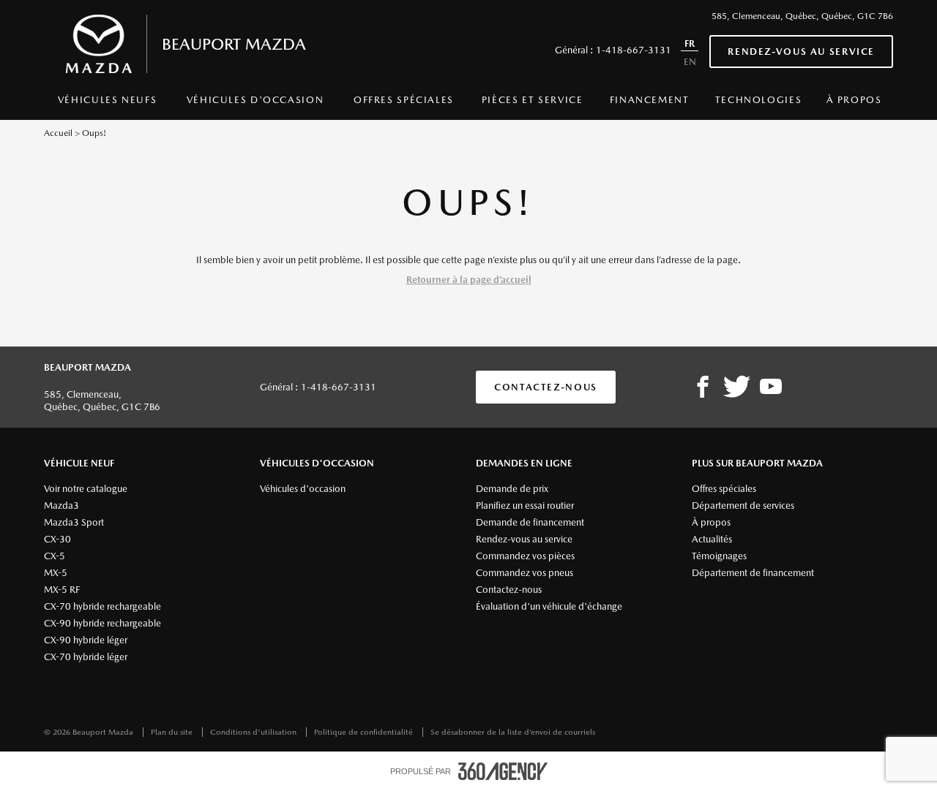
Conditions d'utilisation (254, 732)
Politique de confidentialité (364, 732)
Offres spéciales (404, 100)
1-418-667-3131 (633, 50)
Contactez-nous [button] (545, 387)
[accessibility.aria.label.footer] (503, 771)
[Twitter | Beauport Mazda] (736, 387)
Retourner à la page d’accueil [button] (468, 279)
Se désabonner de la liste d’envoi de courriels (512, 732)
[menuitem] (107, 104)
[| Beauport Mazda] (771, 387)
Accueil (58, 133)
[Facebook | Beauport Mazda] (703, 387)
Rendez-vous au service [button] (801, 51)
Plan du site (173, 732)
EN (690, 61)
